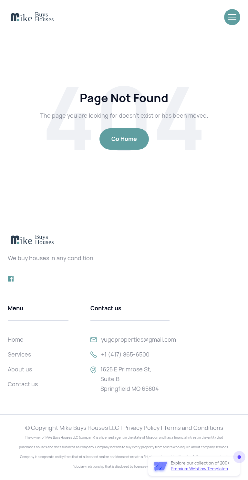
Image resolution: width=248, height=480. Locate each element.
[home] (32, 17)
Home (16, 339)
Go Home (124, 139)
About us (20, 369)
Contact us (23, 384)
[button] (232, 17)
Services (19, 354)
